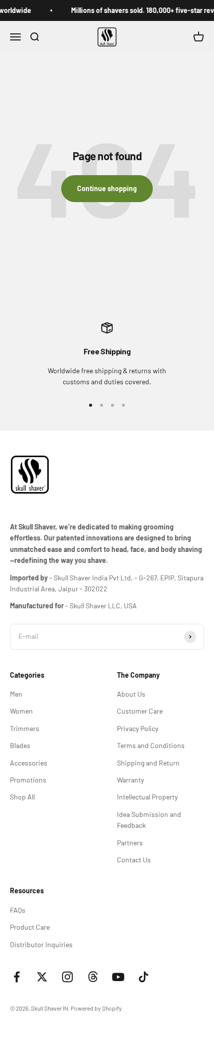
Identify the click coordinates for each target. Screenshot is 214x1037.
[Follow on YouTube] (118, 977)
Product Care (30, 927)
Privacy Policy (137, 728)
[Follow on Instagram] (67, 977)
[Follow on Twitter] (42, 977)
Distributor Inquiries (41, 944)
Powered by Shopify (96, 1008)
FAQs (17, 910)
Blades (20, 745)
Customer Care (140, 711)
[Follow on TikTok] (143, 977)
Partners (130, 842)
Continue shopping (107, 188)
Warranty (130, 780)
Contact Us (134, 859)
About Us (131, 694)
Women (21, 711)
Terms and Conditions (151, 745)
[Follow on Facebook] (16, 977)
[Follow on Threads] (93, 977)
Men (16, 694)
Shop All (22, 796)
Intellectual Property (147, 796)
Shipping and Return (148, 763)
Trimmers (24, 728)
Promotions (28, 780)
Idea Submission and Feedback (149, 819)
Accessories (28, 763)
